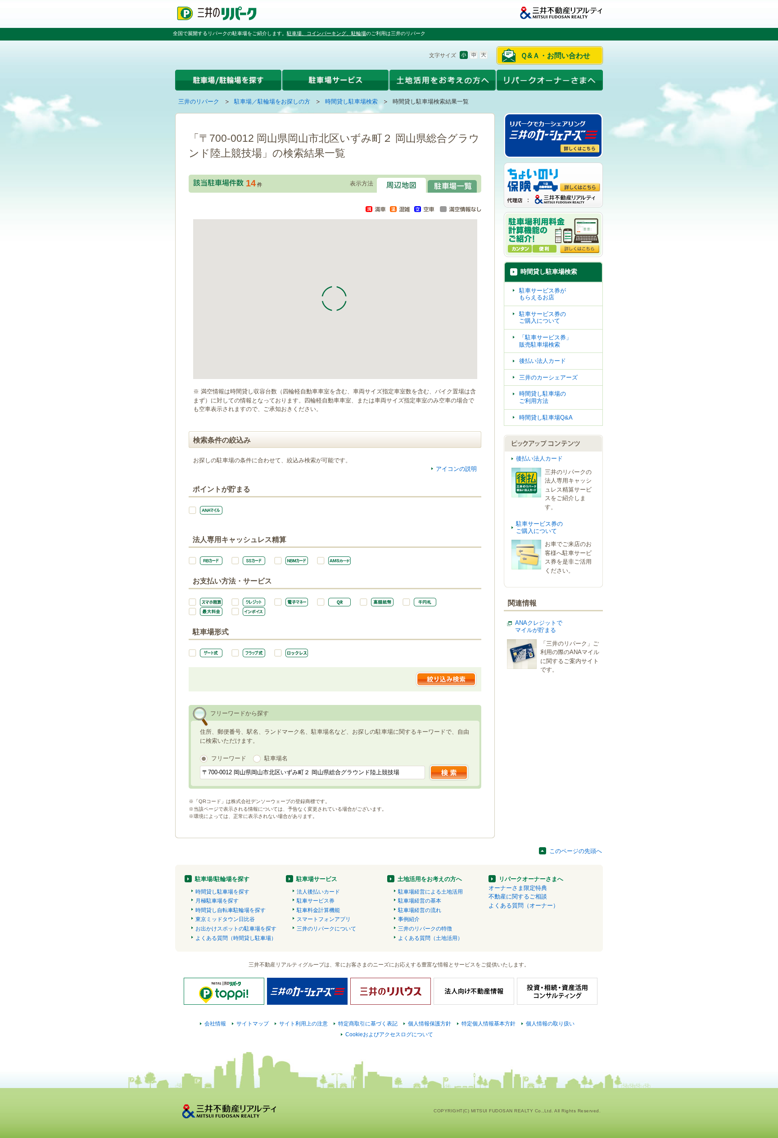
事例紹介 (409, 919)
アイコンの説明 (456, 468)
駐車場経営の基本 (419, 901)
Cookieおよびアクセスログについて (389, 1034)
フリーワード (228, 758)
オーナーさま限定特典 (518, 888)
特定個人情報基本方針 (488, 1024)
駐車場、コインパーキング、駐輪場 (326, 33)
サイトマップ (252, 1024)
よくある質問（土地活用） (430, 938)
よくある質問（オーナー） (524, 905)
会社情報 (215, 1024)
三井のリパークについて (326, 929)
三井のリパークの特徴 (425, 929)
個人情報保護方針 (429, 1024)
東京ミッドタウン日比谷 (225, 919)
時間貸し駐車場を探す (222, 892)
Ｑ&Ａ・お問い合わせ (555, 55)
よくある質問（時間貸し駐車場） (235, 938)
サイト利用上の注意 (303, 1024)
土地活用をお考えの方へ (430, 879)
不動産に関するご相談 (518, 896)
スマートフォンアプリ (324, 919)
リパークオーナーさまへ (531, 879)
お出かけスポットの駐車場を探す (235, 929)
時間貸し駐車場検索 (351, 101)
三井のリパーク (198, 101)
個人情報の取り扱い (550, 1024)
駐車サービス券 (316, 901)
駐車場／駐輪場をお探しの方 (272, 101)
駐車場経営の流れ (419, 910)
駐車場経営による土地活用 (430, 892)
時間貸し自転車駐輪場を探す (230, 910)
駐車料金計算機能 (318, 910)
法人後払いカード (318, 892)
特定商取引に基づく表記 (368, 1024)
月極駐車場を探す (217, 901)
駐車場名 (276, 758)
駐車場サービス (316, 879)
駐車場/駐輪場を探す (222, 879)
